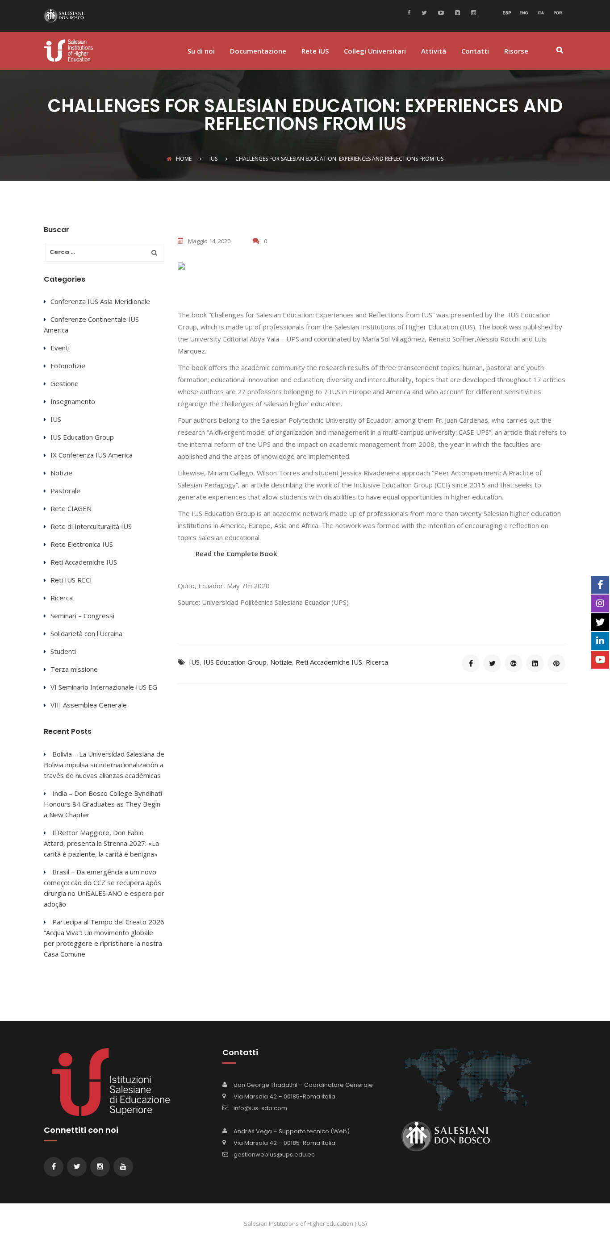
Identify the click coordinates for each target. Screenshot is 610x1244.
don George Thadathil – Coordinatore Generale (303, 1085)
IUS (194, 661)
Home (184, 158)
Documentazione (258, 51)
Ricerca (377, 661)
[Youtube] (439, 12)
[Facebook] (411, 12)
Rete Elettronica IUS (81, 544)
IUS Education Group (235, 661)
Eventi (60, 347)
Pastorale (65, 490)
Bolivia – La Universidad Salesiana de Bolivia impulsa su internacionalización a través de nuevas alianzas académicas (104, 764)
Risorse (516, 51)
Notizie (281, 661)
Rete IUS (315, 51)
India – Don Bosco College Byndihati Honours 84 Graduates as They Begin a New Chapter (103, 804)
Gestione (64, 383)
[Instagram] (472, 12)
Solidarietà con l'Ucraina (86, 633)
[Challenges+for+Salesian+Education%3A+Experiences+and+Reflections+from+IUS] (492, 663)
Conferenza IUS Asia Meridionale (100, 301)
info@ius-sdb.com (260, 1108)
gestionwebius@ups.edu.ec (274, 1154)
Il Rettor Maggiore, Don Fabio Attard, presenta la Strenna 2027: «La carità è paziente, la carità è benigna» (101, 843)
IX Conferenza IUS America (91, 454)
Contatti (475, 51)
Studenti (63, 651)
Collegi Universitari (375, 51)
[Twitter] (423, 12)
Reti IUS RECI (71, 579)
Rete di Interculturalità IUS (91, 526)
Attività (433, 51)
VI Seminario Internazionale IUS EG (103, 686)
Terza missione (74, 669)
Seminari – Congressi (82, 615)
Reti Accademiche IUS (329, 661)
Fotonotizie (67, 365)
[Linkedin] (456, 12)
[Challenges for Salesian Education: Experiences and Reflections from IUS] (471, 663)
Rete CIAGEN (71, 508)
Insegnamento (72, 401)
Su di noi (201, 51)
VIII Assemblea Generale (88, 704)
